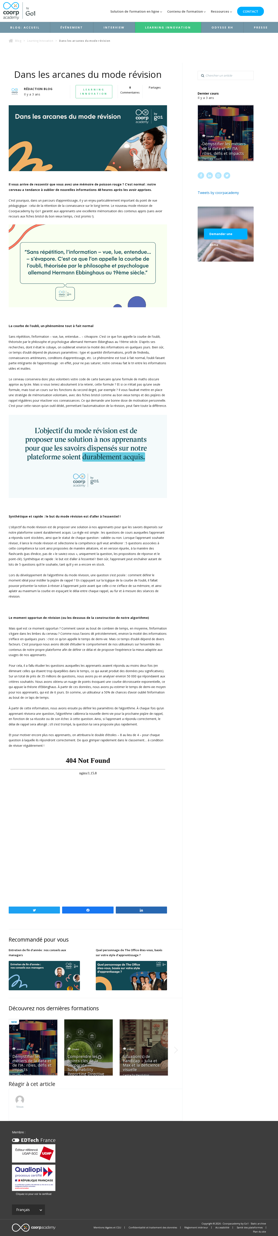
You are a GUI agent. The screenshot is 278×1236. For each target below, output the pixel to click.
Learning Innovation (168, 27)
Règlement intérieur (196, 1227)
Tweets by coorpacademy (218, 192)
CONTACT (250, 11)
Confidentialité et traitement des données (153, 1227)
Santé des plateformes (250, 1227)
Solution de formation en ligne (134, 11)
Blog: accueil (25, 27)
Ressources (220, 11)
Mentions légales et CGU (107, 1227)
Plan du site (259, 1231)
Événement (71, 27)
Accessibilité (222, 1227)
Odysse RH (222, 27)
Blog (18, 41)
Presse (261, 27)
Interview (114, 27)
